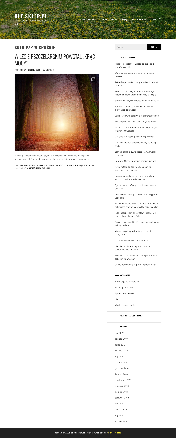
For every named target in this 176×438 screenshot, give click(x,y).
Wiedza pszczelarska (146, 19)
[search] (160, 19)
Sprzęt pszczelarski (124, 293)
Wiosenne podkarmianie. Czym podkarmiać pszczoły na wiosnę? (136, 257)
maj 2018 (119, 403)
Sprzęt (125, 19)
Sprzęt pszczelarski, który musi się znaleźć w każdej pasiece (137, 224)
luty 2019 (119, 356)
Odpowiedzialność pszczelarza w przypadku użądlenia (136, 196)
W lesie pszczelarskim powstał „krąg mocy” (55, 59)
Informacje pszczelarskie (35, 165)
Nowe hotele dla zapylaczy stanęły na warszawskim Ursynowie (133, 169)
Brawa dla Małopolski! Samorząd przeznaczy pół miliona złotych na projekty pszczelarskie (136, 205)
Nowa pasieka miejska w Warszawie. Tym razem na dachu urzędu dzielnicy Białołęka (135, 93)
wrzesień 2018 (122, 386)
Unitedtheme (114, 433)
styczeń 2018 (121, 421)
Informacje (93, 19)
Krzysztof (50, 69)
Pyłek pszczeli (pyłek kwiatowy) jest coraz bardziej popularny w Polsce (135, 215)
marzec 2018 (121, 409)
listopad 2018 (121, 374)
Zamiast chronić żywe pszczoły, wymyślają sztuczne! (136, 153)
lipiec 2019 (120, 344)
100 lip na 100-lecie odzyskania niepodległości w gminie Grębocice (137, 129)
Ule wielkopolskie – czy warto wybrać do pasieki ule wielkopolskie (134, 248)
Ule (132, 19)
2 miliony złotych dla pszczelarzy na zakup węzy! (136, 144)
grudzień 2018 (122, 368)
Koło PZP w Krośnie (67, 165)
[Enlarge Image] (93, 79)
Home (82, 19)
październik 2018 (123, 380)
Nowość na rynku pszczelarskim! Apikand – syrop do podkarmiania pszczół (136, 178)
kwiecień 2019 (121, 350)
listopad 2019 (121, 339)
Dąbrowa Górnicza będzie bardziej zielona (135, 161)
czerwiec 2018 (122, 397)
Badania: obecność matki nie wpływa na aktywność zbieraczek (134, 108)
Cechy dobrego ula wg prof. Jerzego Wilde (136, 264)
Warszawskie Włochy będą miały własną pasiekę (134, 75)
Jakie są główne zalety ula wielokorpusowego (137, 115)
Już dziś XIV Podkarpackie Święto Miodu (134, 136)
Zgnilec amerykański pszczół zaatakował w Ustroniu (135, 187)
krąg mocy (83, 165)
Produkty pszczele (110, 19)
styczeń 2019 (121, 362)
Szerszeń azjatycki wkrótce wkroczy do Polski (137, 100)
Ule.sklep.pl (31, 16)
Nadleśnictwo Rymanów (39, 168)
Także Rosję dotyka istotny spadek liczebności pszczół (137, 84)
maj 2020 (119, 333)
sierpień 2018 (121, 392)
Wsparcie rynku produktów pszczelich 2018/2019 (133, 233)
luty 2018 (119, 415)
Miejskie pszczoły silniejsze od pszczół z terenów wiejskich (134, 65)
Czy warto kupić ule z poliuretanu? (131, 240)
